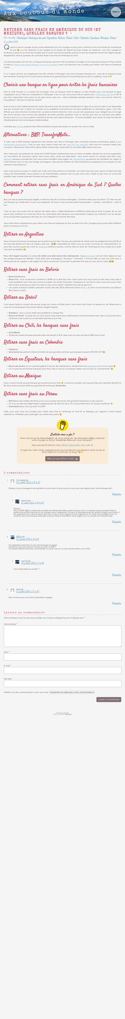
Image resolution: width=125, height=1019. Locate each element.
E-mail (7, 665)
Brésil (69, 38)
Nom (7, 652)
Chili (76, 38)
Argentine (52, 38)
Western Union (87, 256)
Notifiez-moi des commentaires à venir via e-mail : (27, 692)
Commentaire (10, 624)
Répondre (116, 494)
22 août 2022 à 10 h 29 (32, 503)
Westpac (8, 159)
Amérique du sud (37, 38)
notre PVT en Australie (77, 145)
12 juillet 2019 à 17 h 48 (27, 591)
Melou (19, 536)
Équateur (94, 38)
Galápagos (92, 366)
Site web (8, 679)
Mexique (104, 38)
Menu (116, 11)
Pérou (113, 38)
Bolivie (61, 38)
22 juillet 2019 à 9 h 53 (27, 539)
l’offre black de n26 (104, 95)
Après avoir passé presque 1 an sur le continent (36, 65)
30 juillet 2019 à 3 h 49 (32, 563)
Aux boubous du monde (44, 13)
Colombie (84, 38)
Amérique (22, 38)
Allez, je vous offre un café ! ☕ (62, 459)
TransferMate (79, 159)
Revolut (20, 127)
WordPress (68, 714)
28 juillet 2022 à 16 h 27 (28, 482)
